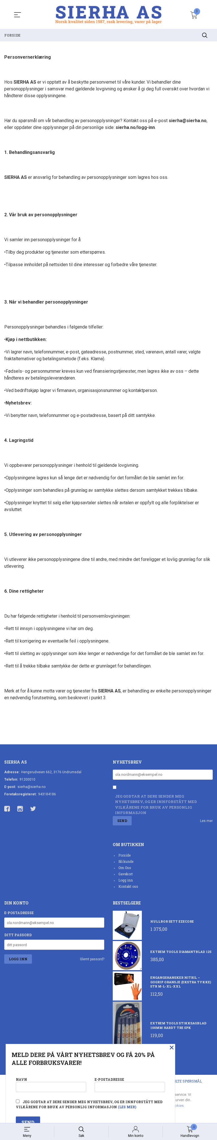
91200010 (27, 779)
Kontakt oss (128, 886)
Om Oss (124, 867)
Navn (21, 1079)
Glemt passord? (92, 959)
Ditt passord (18, 935)
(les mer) (127, 1107)
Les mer (206, 821)
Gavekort (125, 874)
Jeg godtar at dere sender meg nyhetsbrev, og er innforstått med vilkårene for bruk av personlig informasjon (156, 804)
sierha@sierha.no (31, 787)
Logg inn (125, 880)
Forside (124, 855)
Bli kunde (125, 861)
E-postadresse (19, 912)
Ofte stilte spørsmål (181, 1081)
